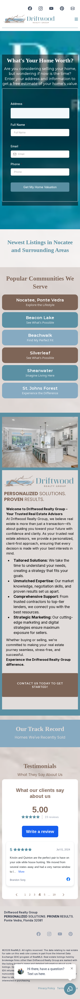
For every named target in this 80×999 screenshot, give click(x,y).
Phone (16, 164)
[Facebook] (30, 8)
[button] (75, 19)
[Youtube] (51, 8)
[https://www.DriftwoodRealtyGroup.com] (29, 19)
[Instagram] (40, 8)
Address (18, 103)
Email (16, 146)
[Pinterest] (62, 8)
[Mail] (72, 8)
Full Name (19, 124)
